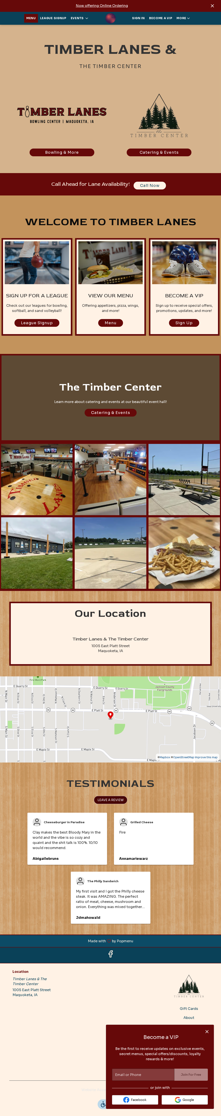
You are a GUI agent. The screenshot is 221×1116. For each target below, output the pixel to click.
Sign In (138, 18)
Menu (31, 18)
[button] (80, 18)
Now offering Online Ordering (102, 5)
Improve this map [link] (206, 757)
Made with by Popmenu (68, 941)
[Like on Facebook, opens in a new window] (110, 955)
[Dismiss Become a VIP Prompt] (207, 1031)
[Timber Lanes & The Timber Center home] (110, 18)
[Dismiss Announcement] (212, 6)
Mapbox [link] (165, 757)
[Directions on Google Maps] (110, 719)
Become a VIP (160, 18)
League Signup (53, 18)
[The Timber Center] (189, 985)
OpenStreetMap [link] (183, 757)
